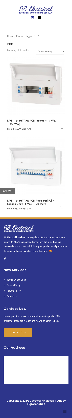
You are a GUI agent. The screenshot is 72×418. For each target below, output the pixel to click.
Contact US (18, 332)
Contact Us (12, 296)
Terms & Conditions (16, 279)
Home (10, 36)
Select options (62, 128)
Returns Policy (14, 290)
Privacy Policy (13, 285)
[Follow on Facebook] (4, 258)
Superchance (36, 404)
